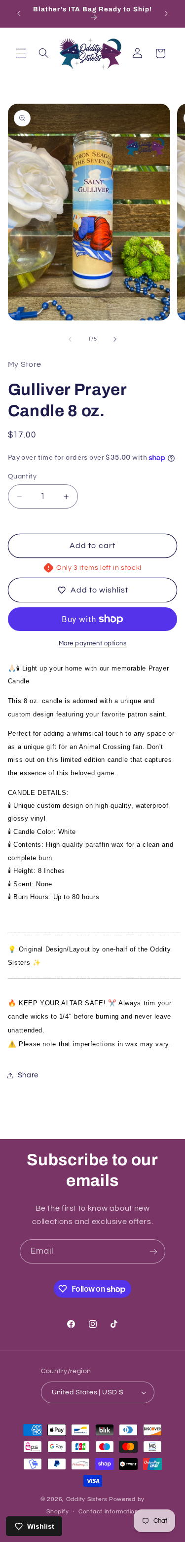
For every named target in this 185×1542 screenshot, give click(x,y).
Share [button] (28, 1075)
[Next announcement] (166, 13)
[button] (20, 53)
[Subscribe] (153, 1251)
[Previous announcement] (19, 13)
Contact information (108, 1511)
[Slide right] (115, 339)
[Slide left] (70, 339)
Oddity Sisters (87, 1499)
